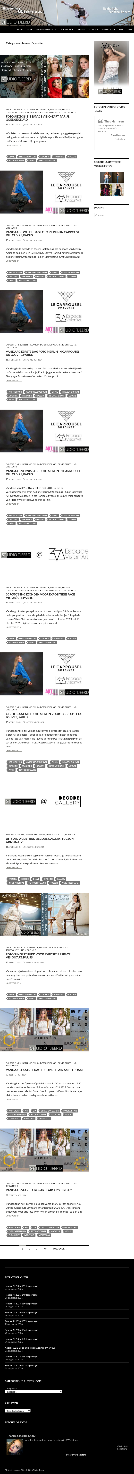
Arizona (13, 879)
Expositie (44, 109)
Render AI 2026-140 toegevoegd (21, 1294)
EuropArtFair (70, 1111)
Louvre (72, 276)
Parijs (31, 161)
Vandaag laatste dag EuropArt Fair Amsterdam (44, 1070)
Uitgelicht (73, 112)
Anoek (9, 109)
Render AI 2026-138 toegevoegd (21, 1312)
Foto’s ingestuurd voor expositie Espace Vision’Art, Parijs (38, 955)
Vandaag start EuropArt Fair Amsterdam (39, 1190)
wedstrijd (29, 1119)
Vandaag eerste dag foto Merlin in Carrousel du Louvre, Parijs (42, 353)
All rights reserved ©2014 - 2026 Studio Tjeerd (24, 1470)
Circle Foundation (50, 1111)
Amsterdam (14, 1111)
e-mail (12, 157)
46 (45, 1248)
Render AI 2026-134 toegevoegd (21, 1356)
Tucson (54, 883)
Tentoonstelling (58, 112)
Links (129, 29)
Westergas (44, 1119)
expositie (45, 157)
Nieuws (66, 109)
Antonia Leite (21, 109)
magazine (55, 1115)
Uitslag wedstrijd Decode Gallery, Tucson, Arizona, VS (40, 840)
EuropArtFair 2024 (17, 1115)
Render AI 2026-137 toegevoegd (21, 1321)
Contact (94, 29)
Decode (25, 879)
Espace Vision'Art (27, 157)
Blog (29, 29)
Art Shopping (15, 272)
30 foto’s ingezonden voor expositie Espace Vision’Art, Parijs (40, 596)
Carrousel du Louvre (36, 272)
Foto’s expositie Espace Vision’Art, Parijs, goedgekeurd (38, 118)
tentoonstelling (47, 161)
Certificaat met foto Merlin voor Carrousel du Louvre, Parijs (44, 715)
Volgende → (59, 1248)
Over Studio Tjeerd (45, 29)
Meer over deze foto (76, 1454)
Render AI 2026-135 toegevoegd (21, 1338)
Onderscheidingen (16, 112)
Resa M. (30, 112)
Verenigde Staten (70, 883)
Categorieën (11, 1388)
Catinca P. (34, 109)
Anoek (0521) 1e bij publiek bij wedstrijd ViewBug (30, 1347)
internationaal (16, 161)
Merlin (68, 1115)
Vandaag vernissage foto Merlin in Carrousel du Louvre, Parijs (43, 472)
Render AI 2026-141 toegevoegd (21, 1285)
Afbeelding (14, 124)
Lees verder (14, 145)
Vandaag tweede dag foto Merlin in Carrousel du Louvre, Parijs (43, 233)
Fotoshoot (107, 29)
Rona (38, 112)
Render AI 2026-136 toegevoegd (21, 1330)
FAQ (121, 29)
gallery (72, 157)
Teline (45, 112)
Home (20, 29)
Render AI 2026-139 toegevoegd (21, 1303)
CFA (34, 1111)
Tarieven (81, 29)
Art (26, 1111)
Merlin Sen (55, 109)
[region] (67, 13)
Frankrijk (59, 157)
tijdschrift (12, 1065)
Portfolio (66, 29)
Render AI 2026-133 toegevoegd (21, 1365)
